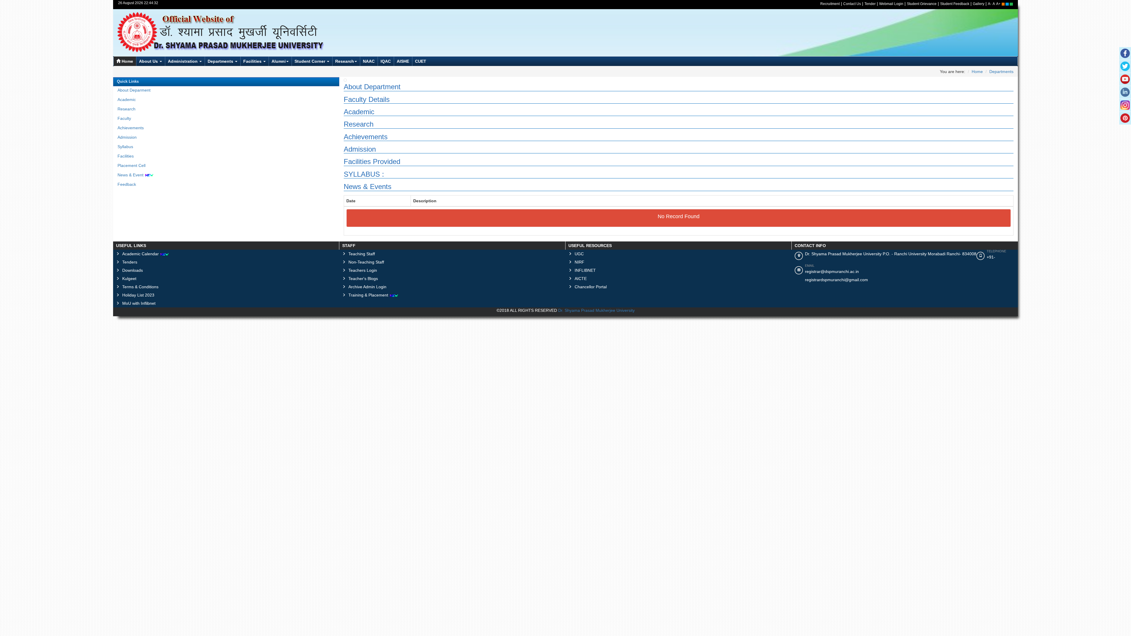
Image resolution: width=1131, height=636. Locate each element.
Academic (127, 99)
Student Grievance (922, 4)
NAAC (369, 61)
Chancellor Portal (591, 286)
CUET (420, 61)
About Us (149, 61)
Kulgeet (129, 278)
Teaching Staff (361, 253)
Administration (183, 61)
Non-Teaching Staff (366, 262)
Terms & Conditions (140, 286)
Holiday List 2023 (138, 295)
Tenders (129, 262)
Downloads (132, 270)
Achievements (131, 127)
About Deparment (134, 90)
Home (126, 61)
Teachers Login (362, 270)
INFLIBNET (585, 270)
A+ (998, 4)
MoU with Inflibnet (139, 303)
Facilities (253, 61)
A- (989, 4)
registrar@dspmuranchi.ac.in (832, 271)
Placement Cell (131, 165)
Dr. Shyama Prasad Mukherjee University (596, 310)
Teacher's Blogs (363, 278)
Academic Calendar (141, 253)
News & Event (131, 175)
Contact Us (852, 4)
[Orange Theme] (1004, 4)
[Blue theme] (1008, 4)
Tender (870, 4)
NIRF (579, 262)
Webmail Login (891, 4)
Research (344, 61)
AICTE (581, 278)
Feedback (127, 184)
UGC (579, 253)
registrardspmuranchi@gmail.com (836, 279)
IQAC (386, 61)
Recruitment (830, 4)
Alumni (279, 61)
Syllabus (125, 146)
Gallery (978, 4)
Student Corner (310, 61)
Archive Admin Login (367, 286)
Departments (221, 61)
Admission (127, 137)
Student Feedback (954, 4)
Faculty (124, 118)
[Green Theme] (1011, 4)
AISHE (403, 61)
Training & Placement (368, 295)
